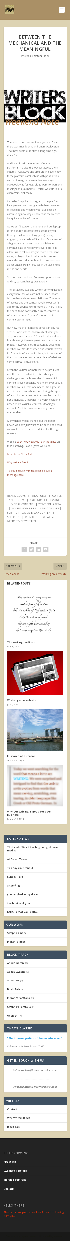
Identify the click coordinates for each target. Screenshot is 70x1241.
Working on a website (21, 700)
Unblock (12, 1015)
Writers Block (41, 55)
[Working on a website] (35, 673)
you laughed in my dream (23, 894)
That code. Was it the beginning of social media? (33, 848)
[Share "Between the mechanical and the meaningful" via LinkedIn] (38, 549)
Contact (12, 1109)
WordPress (59, 1236)
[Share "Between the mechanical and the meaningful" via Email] (45, 549)
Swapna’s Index (16, 933)
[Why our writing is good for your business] (35, 785)
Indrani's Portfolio (18, 998)
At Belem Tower (17, 859)
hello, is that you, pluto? (22, 912)
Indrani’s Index (16, 941)
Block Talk (13, 989)
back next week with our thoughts (36, 441)
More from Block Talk (20, 454)
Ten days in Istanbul (20, 868)
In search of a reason (21, 756)
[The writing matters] (35, 614)
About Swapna (16, 971)
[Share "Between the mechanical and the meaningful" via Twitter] (31, 549)
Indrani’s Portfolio (15, 1179)
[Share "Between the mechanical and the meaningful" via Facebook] (24, 549)
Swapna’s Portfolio (15, 1170)
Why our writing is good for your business (29, 813)
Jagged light (15, 885)
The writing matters (21, 642)
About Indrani (16, 963)
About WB (13, 980)
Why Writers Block (17, 462)
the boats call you (18, 903)
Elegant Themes (28, 1236)
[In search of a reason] (35, 730)
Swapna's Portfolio (19, 1007)
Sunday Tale (15, 876)
